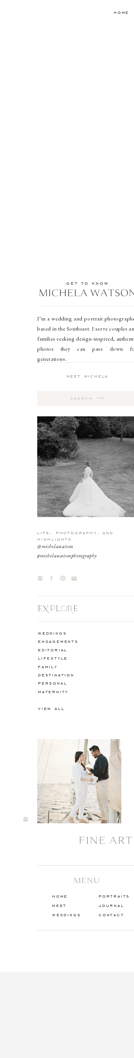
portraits (114, 896)
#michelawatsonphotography (67, 555)
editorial (52, 649)
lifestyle (53, 658)
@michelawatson (55, 546)
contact (111, 914)
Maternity (53, 691)
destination (56, 674)
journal (111, 905)
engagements (58, 641)
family (48, 666)
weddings (52, 633)
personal (52, 683)
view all (51, 708)
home (121, 12)
